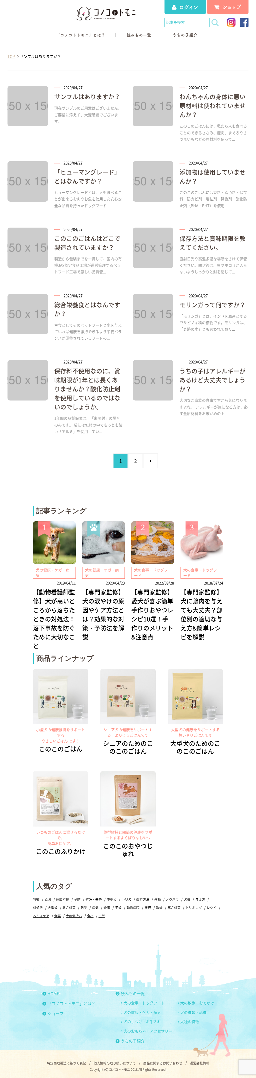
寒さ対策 (174, 907)
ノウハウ (172, 899)
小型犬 (126, 899)
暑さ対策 (69, 907)
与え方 (200, 899)
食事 (57, 915)
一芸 (101, 915)
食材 (90, 915)
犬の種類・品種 (193, 1012)
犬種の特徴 (189, 1021)
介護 (107, 907)
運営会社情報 (199, 1063)
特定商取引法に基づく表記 (66, 1063)
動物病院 (133, 907)
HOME (53, 993)
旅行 (147, 907)
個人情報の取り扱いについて (115, 1063)
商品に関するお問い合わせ (162, 1063)
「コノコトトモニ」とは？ (72, 1003)
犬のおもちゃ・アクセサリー (148, 1031)
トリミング (194, 907)
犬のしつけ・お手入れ (142, 1021)
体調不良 (62, 899)
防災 (83, 907)
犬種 (187, 899)
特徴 (36, 899)
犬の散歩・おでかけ (197, 1003)
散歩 (159, 907)
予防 (77, 899)
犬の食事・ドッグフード (144, 1003)
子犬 (118, 907)
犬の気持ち (74, 915)
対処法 (38, 907)
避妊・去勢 (94, 899)
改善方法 (142, 899)
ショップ (56, 1013)
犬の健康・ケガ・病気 (142, 1012)
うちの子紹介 (133, 1041)
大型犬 (53, 907)
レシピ (211, 907)
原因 (47, 899)
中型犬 (111, 899)
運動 (157, 899)
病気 (95, 907)
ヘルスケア (41, 915)
